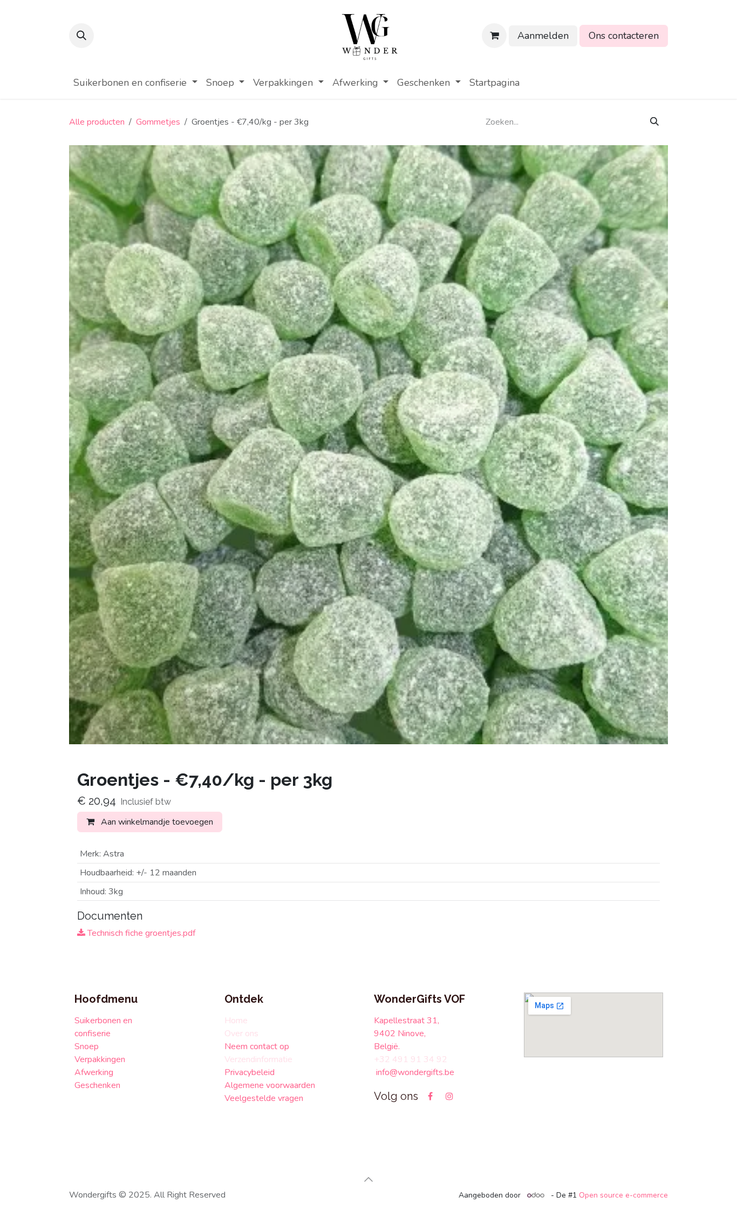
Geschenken (98, 1085)
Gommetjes (158, 122)
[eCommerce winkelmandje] (494, 35)
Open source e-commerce (623, 1195)
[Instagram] (449, 1096)
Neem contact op (256, 1046)
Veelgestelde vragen (264, 1098)
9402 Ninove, (401, 1033)
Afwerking (93, 1072)
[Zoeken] (654, 122)
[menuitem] (135, 82)
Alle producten (97, 122)
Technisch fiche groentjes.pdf (140, 933)
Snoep (87, 1046)
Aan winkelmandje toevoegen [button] (156, 822)
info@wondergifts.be (416, 1072)
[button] (81, 35)
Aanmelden (543, 35)
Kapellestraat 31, (406, 1021)
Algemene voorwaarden (269, 1085)
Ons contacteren (624, 35)
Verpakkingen (99, 1059)
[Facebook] (430, 1096)
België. (387, 1046)
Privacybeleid (249, 1072)
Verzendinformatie (258, 1059)
